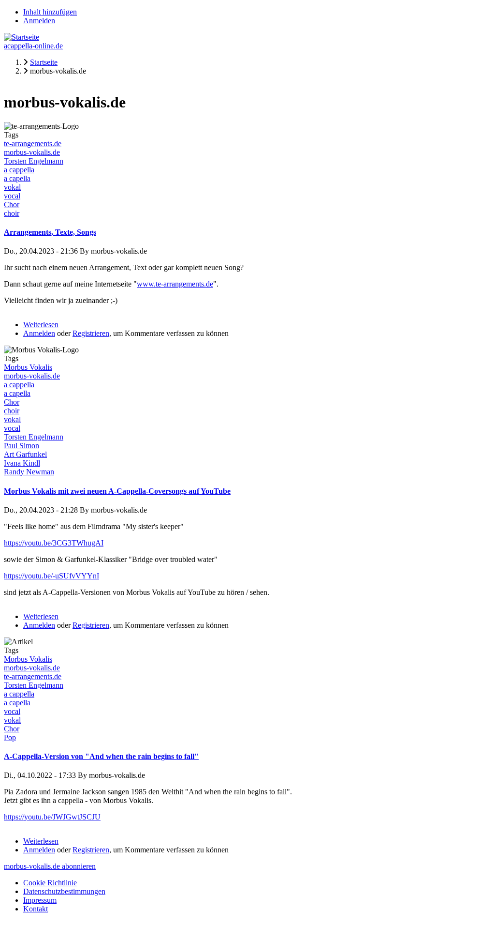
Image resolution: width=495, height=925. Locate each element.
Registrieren (91, 333)
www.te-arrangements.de (175, 284)
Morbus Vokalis (28, 367)
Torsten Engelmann (33, 161)
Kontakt (35, 909)
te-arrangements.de (32, 143)
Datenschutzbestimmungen (64, 891)
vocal (12, 196)
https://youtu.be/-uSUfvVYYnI (51, 576)
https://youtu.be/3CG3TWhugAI (53, 543)
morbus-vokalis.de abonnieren (50, 866)
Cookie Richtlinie (50, 883)
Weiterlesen (40, 324)
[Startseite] (21, 37)
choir (11, 213)
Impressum (40, 900)
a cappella (19, 170)
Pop (10, 737)
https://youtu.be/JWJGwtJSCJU (52, 817)
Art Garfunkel (25, 454)
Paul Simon (21, 445)
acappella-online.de (33, 46)
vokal (12, 187)
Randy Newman (29, 472)
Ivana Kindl (22, 463)
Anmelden (39, 20)
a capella (17, 178)
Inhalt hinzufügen (50, 12)
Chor (11, 204)
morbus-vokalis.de (32, 152)
